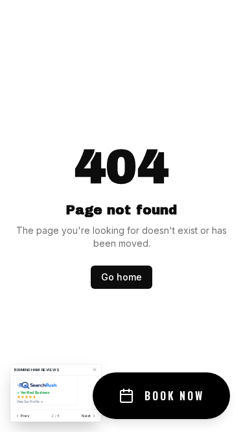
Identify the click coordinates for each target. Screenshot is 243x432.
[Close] (94, 369)
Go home (121, 276)
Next (86, 415)
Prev (25, 415)
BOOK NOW (174, 396)
